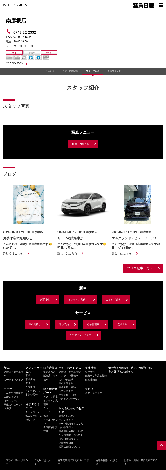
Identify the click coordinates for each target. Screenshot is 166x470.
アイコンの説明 (15, 63)
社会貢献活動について (71, 431)
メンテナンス (32, 390)
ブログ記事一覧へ (140, 268)
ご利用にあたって (42, 462)
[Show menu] (161, 5)
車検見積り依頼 (67, 387)
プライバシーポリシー (17, 462)
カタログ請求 (113, 299)
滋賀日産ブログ (93, 393)
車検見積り (35, 324)
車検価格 (30, 379)
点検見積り (93, 324)
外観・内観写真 (70, 71)
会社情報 (90, 371)
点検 (27, 383)
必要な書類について (70, 446)
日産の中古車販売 (13, 393)
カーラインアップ (13, 379)
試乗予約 (45, 299)
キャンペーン (32, 412)
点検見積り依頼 (67, 394)
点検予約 (122, 324)
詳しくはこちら (13, 253)
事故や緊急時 (32, 394)
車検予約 (64, 324)
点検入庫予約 (66, 391)
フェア (29, 408)
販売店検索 (49, 371)
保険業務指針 (66, 442)
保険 (45, 415)
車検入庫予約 (66, 383)
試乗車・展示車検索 (70, 371)
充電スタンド (114, 71)
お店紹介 (49, 71)
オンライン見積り (78, 299)
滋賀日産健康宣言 (68, 438)
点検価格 (30, 387)
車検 (27, 375)
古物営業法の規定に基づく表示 (73, 462)
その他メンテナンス (81, 335)
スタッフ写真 (92, 71)
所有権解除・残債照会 (71, 435)
